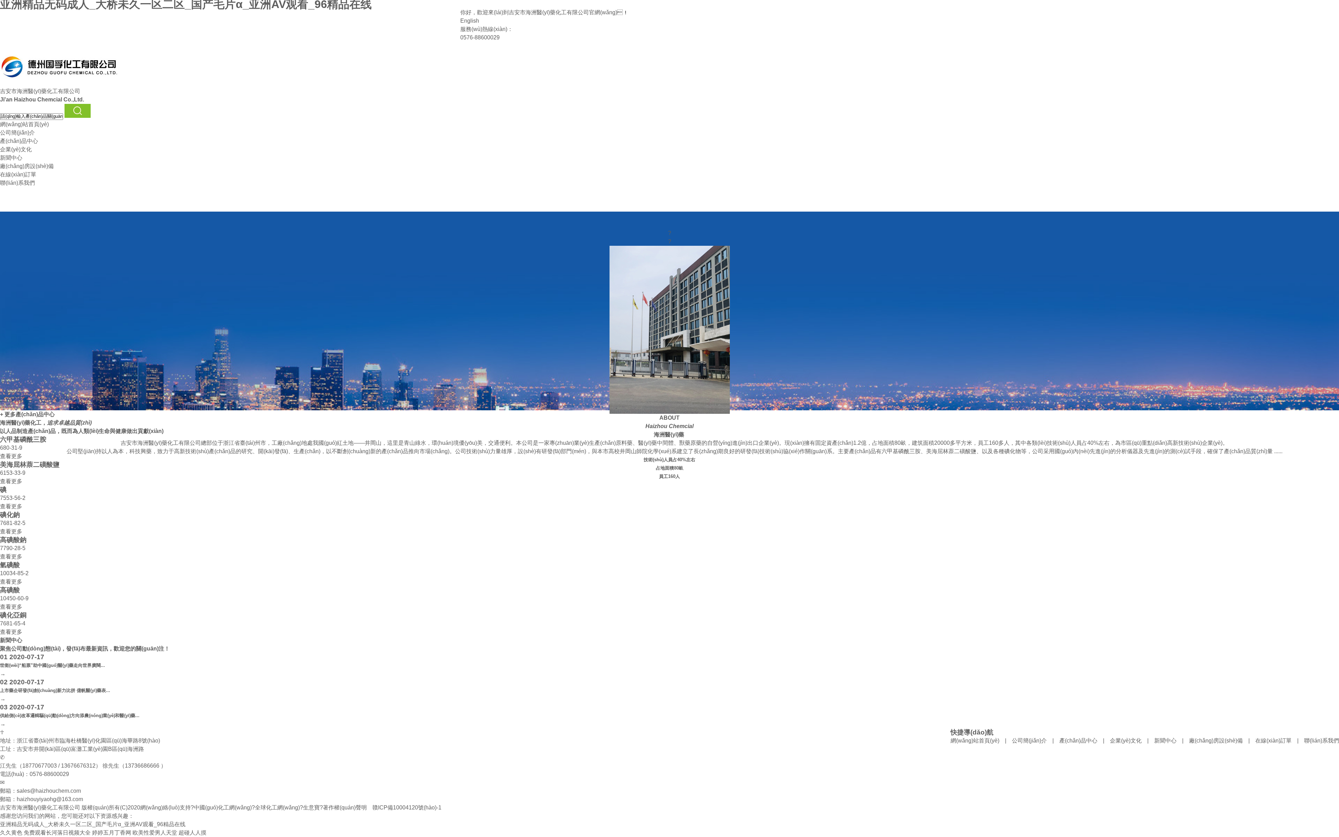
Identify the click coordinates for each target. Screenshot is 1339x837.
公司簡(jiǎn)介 (17, 133)
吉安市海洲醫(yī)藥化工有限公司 (549, 12)
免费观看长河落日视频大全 (57, 833)
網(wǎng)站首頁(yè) (24, 124)
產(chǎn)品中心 (19, 141)
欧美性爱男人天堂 (155, 833)
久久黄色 (11, 833)
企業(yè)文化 (16, 149)
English (469, 21)
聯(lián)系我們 (17, 183)
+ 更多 (8, 414)
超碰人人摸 (192, 833)
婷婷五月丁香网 (111, 833)
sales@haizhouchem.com (49, 791)
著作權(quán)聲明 (345, 808)
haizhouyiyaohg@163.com (50, 799)
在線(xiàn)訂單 (18, 174)
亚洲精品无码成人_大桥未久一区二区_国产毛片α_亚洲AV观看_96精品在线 (93, 824)
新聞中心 (11, 158)
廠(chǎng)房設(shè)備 (27, 166)
